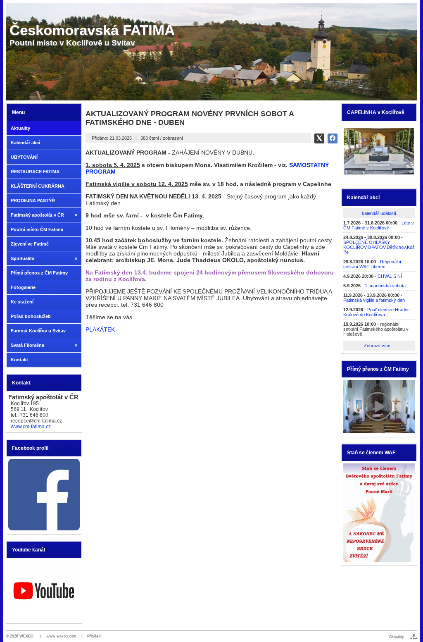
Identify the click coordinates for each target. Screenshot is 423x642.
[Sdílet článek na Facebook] (332, 138)
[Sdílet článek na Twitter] (319, 138)
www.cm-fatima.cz (31, 427)
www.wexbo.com (61, 636)
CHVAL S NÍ (390, 276)
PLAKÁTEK (100, 329)
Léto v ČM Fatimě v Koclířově (378, 225)
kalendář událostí (379, 213)
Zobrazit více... (379, 345)
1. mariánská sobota (385, 285)
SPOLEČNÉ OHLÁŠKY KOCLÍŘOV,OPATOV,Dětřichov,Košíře (379, 247)
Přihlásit (94, 636)
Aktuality (396, 637)
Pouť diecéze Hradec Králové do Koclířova (376, 312)
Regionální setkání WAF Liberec (372, 264)
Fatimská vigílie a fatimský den (374, 300)
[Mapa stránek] (413, 636)
